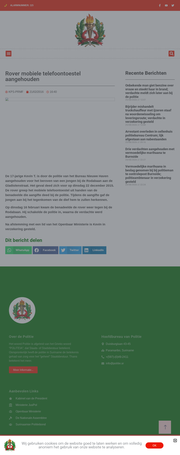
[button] (175, 440)
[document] (90, 227)
